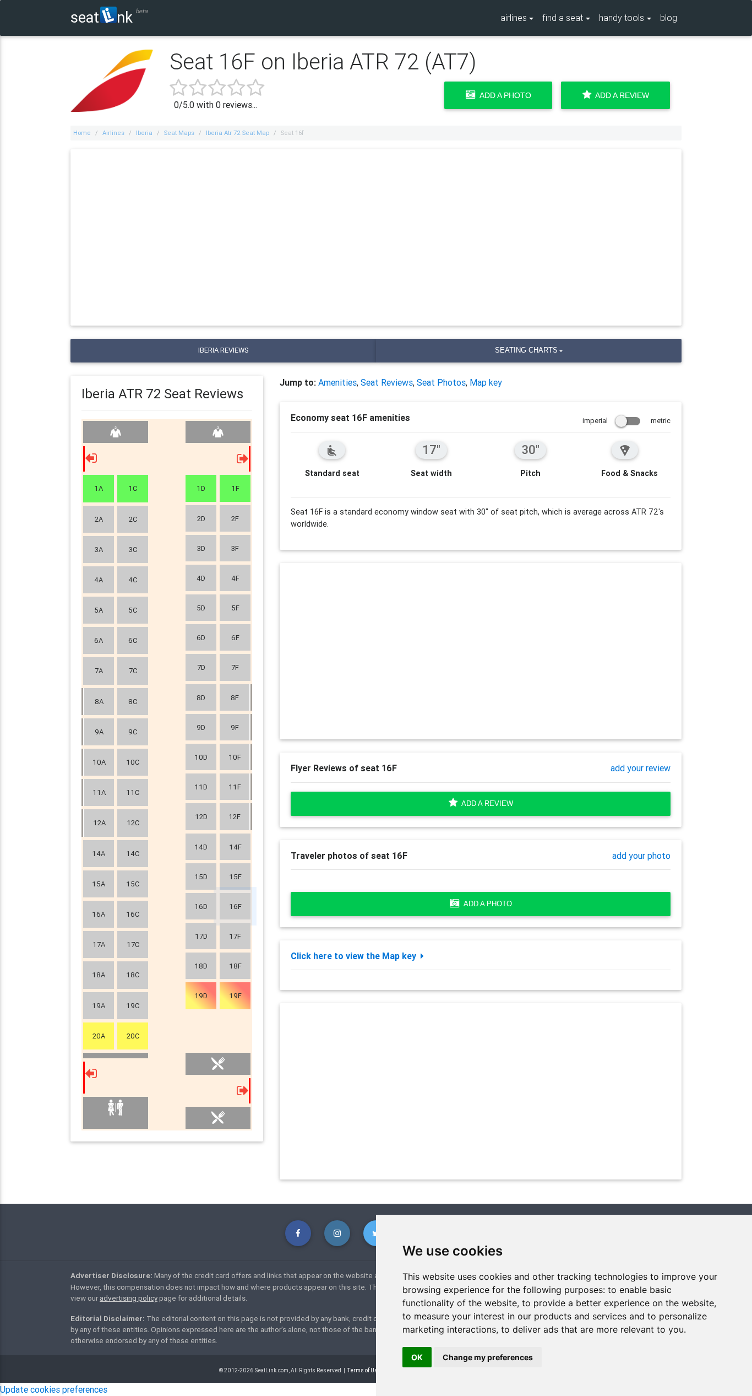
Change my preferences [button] (488, 1357)
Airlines (113, 133)
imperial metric (626, 420)
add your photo (641, 855)
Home (82, 133)
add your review (641, 767)
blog (668, 17)
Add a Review (620, 95)
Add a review (485, 803)
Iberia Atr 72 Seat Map (237, 133)
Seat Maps (179, 133)
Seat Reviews (387, 382)
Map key (486, 382)
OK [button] (417, 1357)
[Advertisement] (376, 237)
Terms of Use (364, 1370)
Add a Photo (503, 95)
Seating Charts (526, 350)
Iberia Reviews (223, 350)
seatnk (101, 16)
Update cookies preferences (53, 1389)
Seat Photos (441, 382)
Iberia (144, 133)
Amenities (337, 382)
